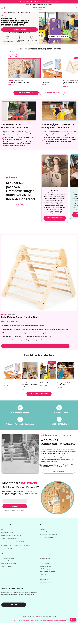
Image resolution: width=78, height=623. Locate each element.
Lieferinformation (44, 579)
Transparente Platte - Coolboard (65, 384)
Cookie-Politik (43, 574)
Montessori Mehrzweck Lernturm (19, 82)
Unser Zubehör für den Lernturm (48, 534)
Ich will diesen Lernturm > (54, 218)
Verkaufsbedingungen (45, 569)
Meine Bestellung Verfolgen (8, 563)
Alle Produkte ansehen (51, 93)
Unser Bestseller (44, 532)
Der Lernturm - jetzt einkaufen (57, 36)
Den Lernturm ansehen (26, 93)
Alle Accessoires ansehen (39, 394)
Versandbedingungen (45, 566)
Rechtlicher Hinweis (45, 558)
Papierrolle (45, 82)
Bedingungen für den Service (47, 571)
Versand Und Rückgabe (7, 561)
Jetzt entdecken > (19, 30)
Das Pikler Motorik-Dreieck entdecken (35, 346)
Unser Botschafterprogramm (47, 537)
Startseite (42, 529)
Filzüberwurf (44, 383)
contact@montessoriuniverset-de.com (14, 529)
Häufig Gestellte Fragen (7, 558)
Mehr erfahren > (58, 471)
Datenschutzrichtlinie (45, 561)
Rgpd (41, 577)
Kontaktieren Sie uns (6, 566)
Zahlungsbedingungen (45, 582)
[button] (11, 55)
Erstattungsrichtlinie (45, 563)
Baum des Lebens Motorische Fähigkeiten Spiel (30, 384)
